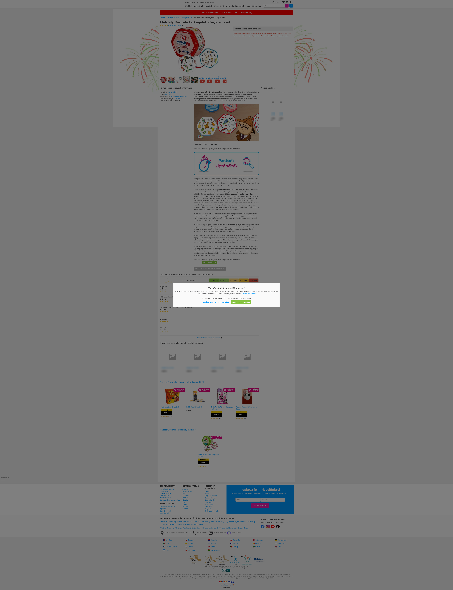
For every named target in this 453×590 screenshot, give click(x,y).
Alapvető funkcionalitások (213, 298)
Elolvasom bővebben (249, 294)
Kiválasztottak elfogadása (216, 302)
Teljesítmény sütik (232, 298)
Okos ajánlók (246, 298)
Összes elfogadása (241, 302)
